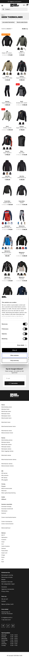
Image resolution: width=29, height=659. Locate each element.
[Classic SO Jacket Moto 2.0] (7, 41)
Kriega (3, 555)
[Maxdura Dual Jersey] (7, 216)
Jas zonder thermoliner (8, 22)
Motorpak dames (6, 446)
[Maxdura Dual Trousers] (22, 216)
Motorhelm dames (6, 455)
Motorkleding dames (6, 440)
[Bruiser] (7, 292)
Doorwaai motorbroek (7, 508)
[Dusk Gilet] (22, 141)
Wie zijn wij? (4, 599)
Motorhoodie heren (6, 418)
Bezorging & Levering (7, 575)
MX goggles (4, 479)
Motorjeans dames (6, 449)
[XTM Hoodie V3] (22, 166)
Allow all (14, 350)
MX (2, 471)
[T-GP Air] (22, 240)
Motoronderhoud (5, 528)
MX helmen (4, 477)
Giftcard (3, 499)
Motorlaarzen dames (6, 463)
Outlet (3, 497)
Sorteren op (3, 28)
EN (21, 5)
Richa (2, 557)
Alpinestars (4, 537)
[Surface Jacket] (7, 116)
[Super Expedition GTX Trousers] (7, 91)
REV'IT (3, 535)
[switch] (25, 329)
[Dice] (22, 292)
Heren (3, 404)
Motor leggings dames (7, 451)
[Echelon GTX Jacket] (22, 91)
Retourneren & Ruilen (7, 577)
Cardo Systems (5, 546)
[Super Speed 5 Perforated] (22, 116)
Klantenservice (5, 572)
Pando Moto (4, 550)
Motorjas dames (5, 442)
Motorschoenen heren (7, 432)
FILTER (24, 28)
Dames (3, 437)
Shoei (2, 541)
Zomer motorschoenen (7, 523)
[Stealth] (22, 191)
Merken (3, 533)
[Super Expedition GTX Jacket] (22, 66)
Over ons (3, 596)
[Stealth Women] (7, 191)
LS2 (2, 559)
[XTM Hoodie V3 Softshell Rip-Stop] (7, 166)
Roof (2, 561)
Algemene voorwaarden (7, 589)
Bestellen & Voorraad (7, 581)
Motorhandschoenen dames (8, 459)
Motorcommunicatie (6, 488)
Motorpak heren (5, 413)
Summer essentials (6, 504)
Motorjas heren (5, 409)
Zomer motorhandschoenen (8, 517)
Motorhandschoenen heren (8, 426)
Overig (3, 484)
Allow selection (14, 355)
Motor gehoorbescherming (8, 493)
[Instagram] (13, 625)
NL (18, 5)
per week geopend (15, 1)
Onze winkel (4, 609)
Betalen (3, 579)
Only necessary (14, 360)
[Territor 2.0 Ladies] (7, 66)
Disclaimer (4, 587)
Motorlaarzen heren (6, 430)
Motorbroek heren (6, 411)
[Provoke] (22, 267)
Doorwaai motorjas (6, 506)
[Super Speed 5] (7, 141)
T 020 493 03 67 (6, 619)
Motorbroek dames (6, 444)
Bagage (3, 486)
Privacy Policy (5, 591)
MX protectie (4, 475)
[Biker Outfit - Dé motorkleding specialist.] (14, 6)
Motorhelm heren (5, 422)
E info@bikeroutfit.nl (6, 617)
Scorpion (3, 539)
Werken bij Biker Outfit (7, 604)
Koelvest (3, 513)
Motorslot (3, 490)
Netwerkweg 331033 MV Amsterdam (7, 612)
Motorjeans (4, 511)
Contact (3, 601)
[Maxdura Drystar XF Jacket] (7, 240)
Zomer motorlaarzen (6, 521)
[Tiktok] (8, 625)
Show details (20, 345)
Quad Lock (4, 552)
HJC (2, 544)
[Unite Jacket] (7, 267)
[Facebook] (3, 625)
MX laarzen (4, 473)
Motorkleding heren (6, 407)
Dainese (3, 548)
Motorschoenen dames (7, 466)
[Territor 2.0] (22, 41)
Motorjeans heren (6, 415)
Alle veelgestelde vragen (8, 584)
